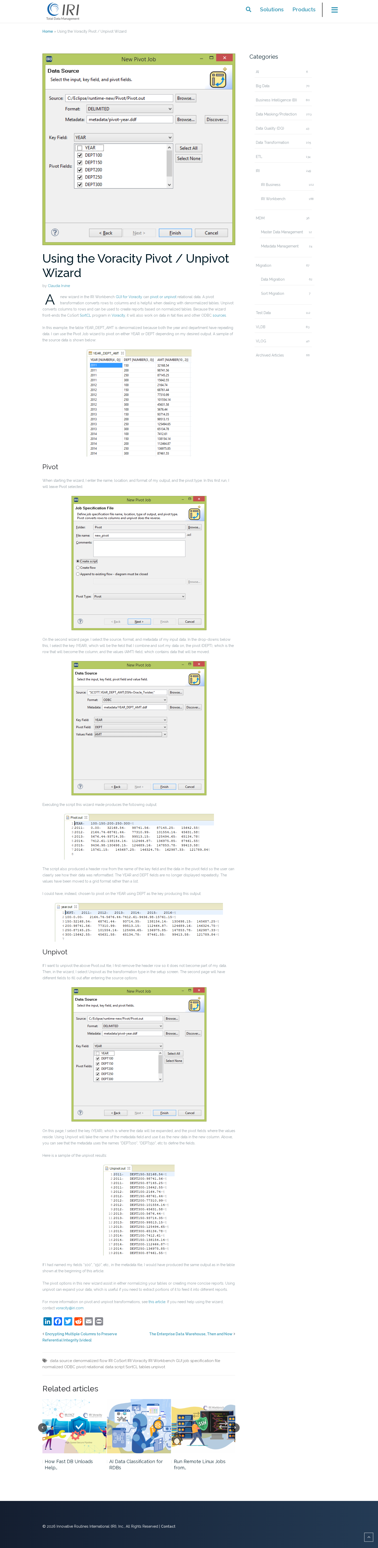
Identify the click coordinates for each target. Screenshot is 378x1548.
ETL (259, 157)
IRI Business (271, 185)
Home (47, 31)
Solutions (272, 9)
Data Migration (273, 279)
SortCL (131, 1367)
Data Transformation (272, 142)
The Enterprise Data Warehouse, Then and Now (190, 1334)
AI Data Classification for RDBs (136, 1464)
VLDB (260, 327)
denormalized (85, 1360)
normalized (52, 1367)
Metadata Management (280, 246)
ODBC (69, 1367)
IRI (258, 171)
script (119, 1367)
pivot (81, 1367)
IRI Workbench (273, 199)
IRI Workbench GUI (165, 1360)
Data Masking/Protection (276, 114)
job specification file (201, 1360)
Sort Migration (272, 293)
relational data (100, 1367)
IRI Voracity (137, 1360)
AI (257, 72)
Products (304, 9)
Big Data (262, 86)
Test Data (263, 313)
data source (61, 1360)
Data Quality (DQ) (270, 128)
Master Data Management (282, 232)
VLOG (261, 341)
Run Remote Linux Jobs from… (200, 1464)
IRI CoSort (118, 1360)
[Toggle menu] (331, 11)
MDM (260, 218)
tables (144, 1367)
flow (103, 1360)
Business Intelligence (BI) (276, 100)
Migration (263, 265)
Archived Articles (270, 355)
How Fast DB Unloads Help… (69, 1464)
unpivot (158, 1367)
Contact (168, 1526)
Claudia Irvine (59, 286)
